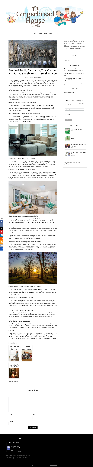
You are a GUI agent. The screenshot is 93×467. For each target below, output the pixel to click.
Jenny (20, 438)
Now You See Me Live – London (71, 73)
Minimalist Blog (54, 465)
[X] (1, 228)
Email (35, 415)
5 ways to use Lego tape (76, 129)
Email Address (69, 105)
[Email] (1, 245)
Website (11, 421)
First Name (67, 109)
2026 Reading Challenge (14, 443)
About (40, 33)
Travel (58, 33)
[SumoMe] (1, 249)
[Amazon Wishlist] (1, 242)
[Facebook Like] (1, 225)
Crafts (45, 33)
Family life (51, 33)
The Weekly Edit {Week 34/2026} (71, 83)
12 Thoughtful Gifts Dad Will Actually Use (73, 78)
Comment (12, 396)
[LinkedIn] (1, 235)
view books (19, 451)
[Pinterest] (1, 232)
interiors (16, 381)
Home (35, 33)
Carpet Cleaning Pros (14, 230)
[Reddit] (1, 238)
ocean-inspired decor (48, 105)
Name (11, 415)
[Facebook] (1, 221)
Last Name (67, 114)
